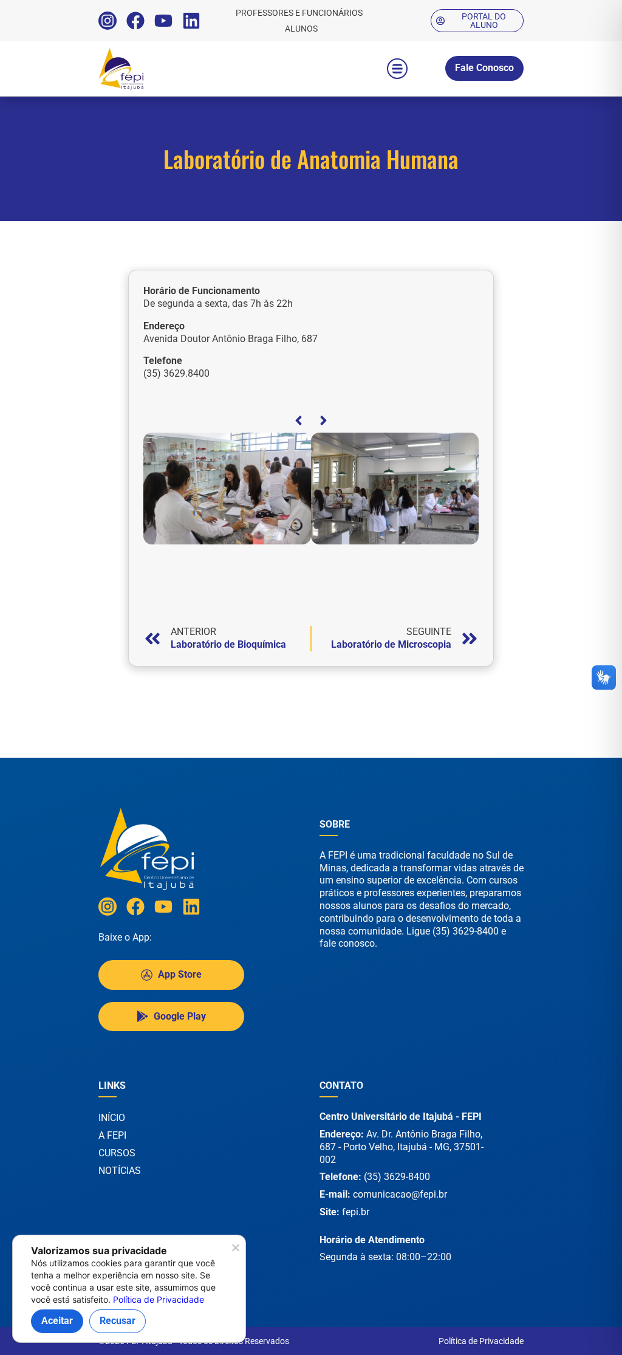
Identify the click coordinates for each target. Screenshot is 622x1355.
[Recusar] (234, 1251)
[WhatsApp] (579, 1330)
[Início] (147, 68)
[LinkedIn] (191, 21)
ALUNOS (301, 28)
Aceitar (57, 1320)
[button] (397, 68)
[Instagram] (107, 21)
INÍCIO (111, 1117)
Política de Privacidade (481, 1341)
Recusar (117, 1320)
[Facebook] (135, 21)
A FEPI (112, 1135)
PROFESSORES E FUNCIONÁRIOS (299, 13)
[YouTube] (163, 21)
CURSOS (116, 1153)
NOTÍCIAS (119, 1170)
